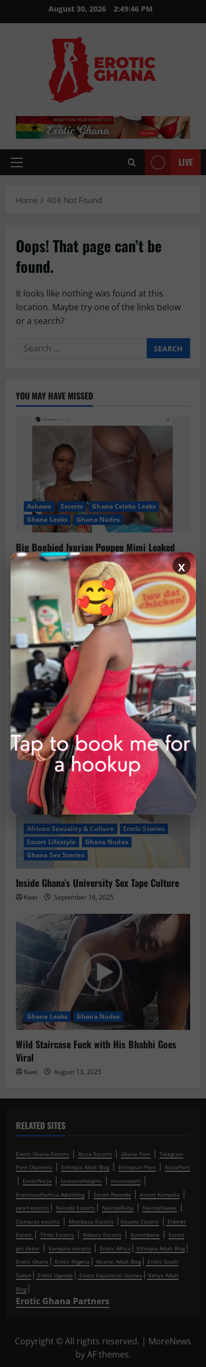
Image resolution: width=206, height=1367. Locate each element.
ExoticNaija (37, 1180)
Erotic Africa (115, 1248)
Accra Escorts (95, 1154)
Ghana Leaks (47, 519)
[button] (16, 162)
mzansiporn (126, 1180)
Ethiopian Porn (137, 1167)
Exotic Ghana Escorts (42, 1154)
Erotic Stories (144, 828)
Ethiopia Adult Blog (85, 1167)
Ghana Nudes (98, 519)
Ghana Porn (136, 1154)
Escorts (72, 506)
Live (186, 162)
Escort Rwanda (112, 1194)
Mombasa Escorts (91, 1221)
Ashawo (39, 506)
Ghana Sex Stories (56, 854)
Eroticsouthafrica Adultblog (50, 1194)
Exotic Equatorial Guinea (110, 1275)
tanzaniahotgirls (81, 1180)
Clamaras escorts (38, 1221)
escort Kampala (160, 1194)
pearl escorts (32, 1207)
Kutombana (145, 1234)
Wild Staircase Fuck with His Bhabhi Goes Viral (96, 1050)
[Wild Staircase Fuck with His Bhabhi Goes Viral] (103, 972)
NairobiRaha (118, 1207)
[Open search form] (132, 162)
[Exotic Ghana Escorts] (103, 126)
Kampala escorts (70, 1248)
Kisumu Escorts (139, 1221)
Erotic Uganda (54, 1275)
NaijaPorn (177, 1167)
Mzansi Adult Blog (118, 1261)
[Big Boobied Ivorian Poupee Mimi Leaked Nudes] (103, 475)
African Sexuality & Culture (70, 828)
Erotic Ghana (32, 1261)
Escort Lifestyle (51, 841)
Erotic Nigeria (71, 1261)
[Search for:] (81, 348)
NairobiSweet (160, 1207)
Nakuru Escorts (102, 1234)
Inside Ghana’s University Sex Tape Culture (97, 883)
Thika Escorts (57, 1234)
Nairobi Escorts (75, 1207)
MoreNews (169, 1341)
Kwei (31, 897)
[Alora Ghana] (103, 683)
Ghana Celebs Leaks (124, 506)
